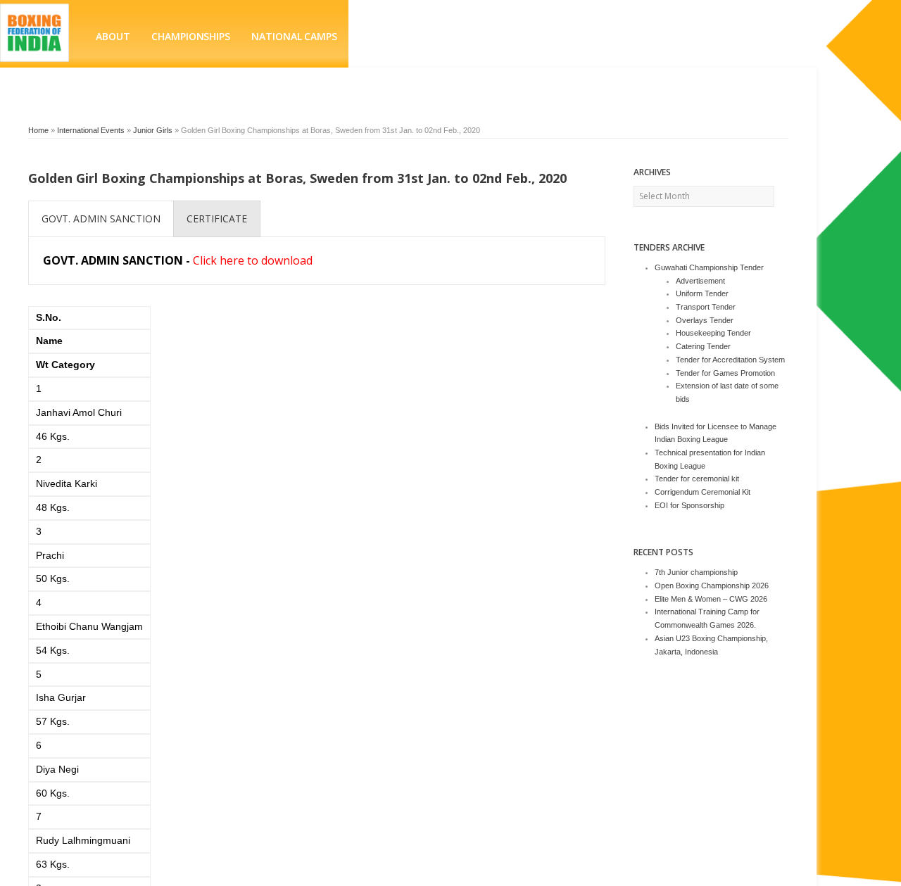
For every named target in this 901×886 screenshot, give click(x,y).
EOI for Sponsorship (689, 505)
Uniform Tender (702, 293)
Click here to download (253, 260)
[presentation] (101, 219)
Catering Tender (703, 346)
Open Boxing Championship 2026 (712, 585)
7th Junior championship (696, 572)
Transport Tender (706, 307)
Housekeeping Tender (713, 333)
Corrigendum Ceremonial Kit (702, 492)
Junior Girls (152, 130)
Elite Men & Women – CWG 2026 (711, 599)
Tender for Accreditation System (730, 359)
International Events (91, 130)
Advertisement (700, 281)
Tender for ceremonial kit (697, 478)
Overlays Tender (704, 320)
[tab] (101, 219)
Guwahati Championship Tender (709, 267)
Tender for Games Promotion (725, 373)
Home (38, 130)
